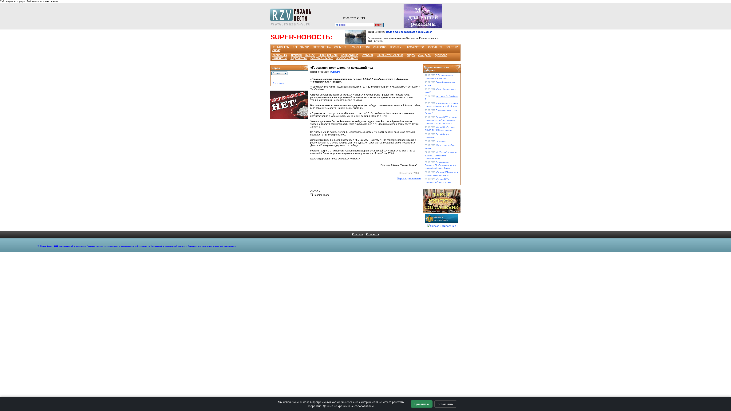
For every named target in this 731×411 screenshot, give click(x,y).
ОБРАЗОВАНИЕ (349, 55)
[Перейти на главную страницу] (291, 25)
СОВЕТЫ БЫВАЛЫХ (321, 58)
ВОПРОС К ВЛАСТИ (347, 58)
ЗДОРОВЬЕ (441, 55)
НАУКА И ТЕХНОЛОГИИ (390, 55)
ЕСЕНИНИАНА (301, 47)
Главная (357, 234)
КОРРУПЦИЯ (435, 47)
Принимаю (421, 403)
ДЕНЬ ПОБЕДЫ (280, 47)
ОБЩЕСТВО (379, 47)
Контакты (372, 234)
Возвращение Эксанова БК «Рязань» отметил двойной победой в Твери (440, 165)
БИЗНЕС (310, 55)
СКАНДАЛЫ (424, 55)
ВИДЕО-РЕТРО (298, 58)
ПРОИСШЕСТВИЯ (360, 47)
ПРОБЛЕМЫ (397, 47)
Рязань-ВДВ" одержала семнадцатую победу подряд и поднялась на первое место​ (441, 120)
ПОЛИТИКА (452, 47)
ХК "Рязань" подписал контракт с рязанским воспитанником (441, 155)
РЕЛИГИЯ (296, 55)
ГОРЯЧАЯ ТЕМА (322, 47)
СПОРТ (276, 50)
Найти (378, 24)
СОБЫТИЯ (340, 47)
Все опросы (278, 83)
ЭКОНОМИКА (279, 55)
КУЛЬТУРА (367, 55)
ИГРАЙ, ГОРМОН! (328, 55)
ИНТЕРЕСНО (279, 58)
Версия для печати (409, 178)
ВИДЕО (411, 55)
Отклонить (445, 403)
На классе (441, 141)
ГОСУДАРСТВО (415, 47)
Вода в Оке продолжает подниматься (409, 31)
